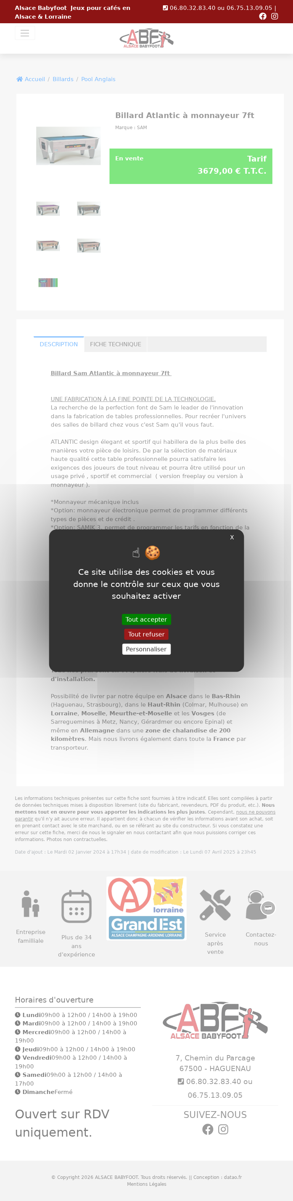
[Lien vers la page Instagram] (274, 17)
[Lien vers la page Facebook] (264, 17)
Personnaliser (146, 649)
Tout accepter (146, 619)
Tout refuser (146, 634)
